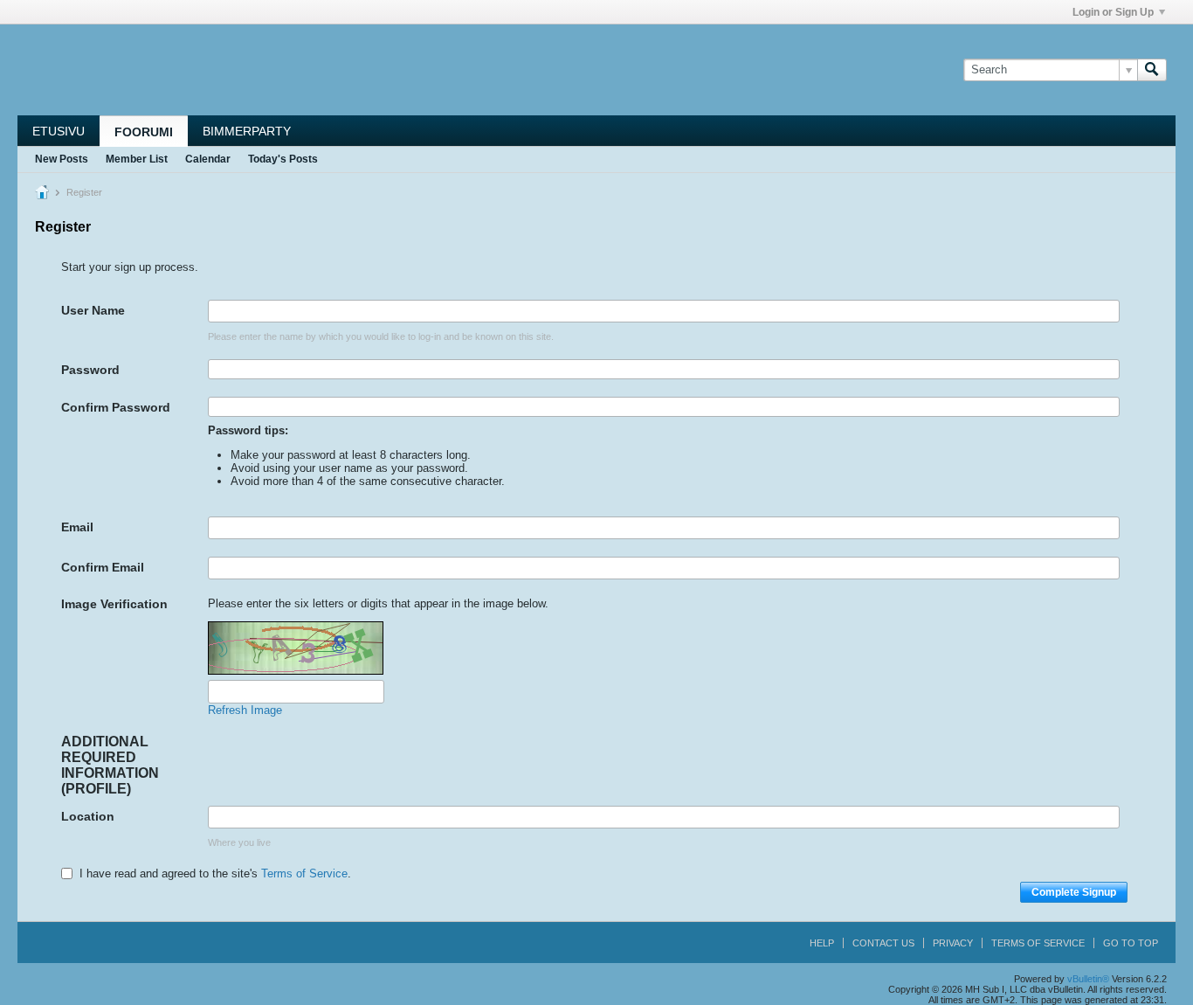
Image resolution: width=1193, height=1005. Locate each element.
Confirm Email (102, 567)
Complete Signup (1073, 892)
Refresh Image (245, 710)
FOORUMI (143, 132)
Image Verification (114, 604)
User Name (93, 310)
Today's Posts (283, 159)
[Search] (1152, 70)
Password (90, 370)
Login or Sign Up (1113, 12)
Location (87, 816)
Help (822, 943)
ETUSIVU (58, 131)
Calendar (208, 159)
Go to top (1130, 943)
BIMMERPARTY (247, 131)
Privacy (953, 943)
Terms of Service (304, 873)
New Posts (61, 159)
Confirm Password (115, 407)
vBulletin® (1088, 979)
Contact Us (883, 943)
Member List (137, 159)
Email (77, 527)
